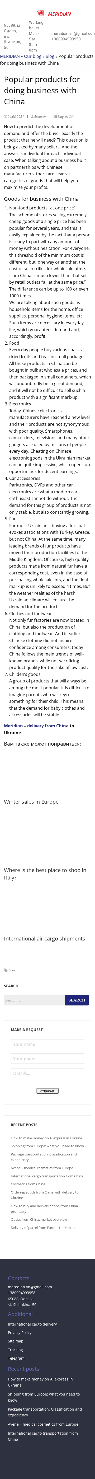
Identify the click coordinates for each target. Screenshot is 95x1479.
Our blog (32, 56)
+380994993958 (21, 1292)
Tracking (15, 1349)
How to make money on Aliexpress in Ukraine (46, 1138)
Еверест (40, 116)
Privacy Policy (19, 1332)
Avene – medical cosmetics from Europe (42, 1168)
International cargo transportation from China (47, 1176)
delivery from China (48, 726)
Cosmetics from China (28, 1184)
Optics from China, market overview (39, 1219)
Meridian (13, 726)
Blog (50, 56)
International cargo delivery (32, 1324)
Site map (15, 1341)
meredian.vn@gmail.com (30, 1286)
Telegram (16, 1358)
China (12, 970)
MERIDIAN (10, 56)
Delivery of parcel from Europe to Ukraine (43, 1227)
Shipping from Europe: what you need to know (47, 1146)
